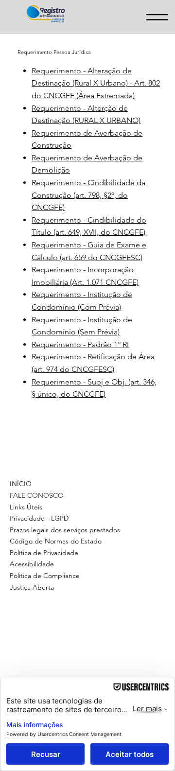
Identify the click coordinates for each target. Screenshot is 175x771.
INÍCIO (21, 483)
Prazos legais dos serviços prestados (65, 530)
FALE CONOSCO (37, 495)
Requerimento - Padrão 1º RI (80, 344)
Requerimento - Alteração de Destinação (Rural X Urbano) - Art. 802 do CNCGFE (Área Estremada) (96, 83)
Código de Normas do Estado (56, 541)
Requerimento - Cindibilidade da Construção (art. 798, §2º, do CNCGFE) (88, 195)
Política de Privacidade (44, 552)
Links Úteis (26, 507)
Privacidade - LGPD (39, 518)
